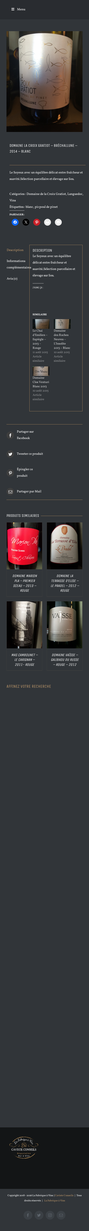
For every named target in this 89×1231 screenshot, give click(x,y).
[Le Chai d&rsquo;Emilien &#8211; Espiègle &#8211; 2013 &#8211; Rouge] (41, 324)
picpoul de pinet (46, 207)
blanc (29, 207)
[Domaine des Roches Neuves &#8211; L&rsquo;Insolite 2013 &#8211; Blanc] (62, 324)
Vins (13, 200)
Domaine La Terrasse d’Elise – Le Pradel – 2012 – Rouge (65, 583)
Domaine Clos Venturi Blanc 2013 (41, 382)
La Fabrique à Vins (54, 1200)
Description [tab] (15, 250)
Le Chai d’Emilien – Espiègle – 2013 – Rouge (40, 339)
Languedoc (75, 194)
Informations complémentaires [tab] (16, 264)
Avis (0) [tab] (12, 279)
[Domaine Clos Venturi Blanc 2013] (41, 371)
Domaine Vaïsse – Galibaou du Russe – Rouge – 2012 (65, 660)
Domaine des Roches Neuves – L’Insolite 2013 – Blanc (62, 339)
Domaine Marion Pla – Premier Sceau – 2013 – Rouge (24, 583)
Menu (21, 9)
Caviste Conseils (64, 1195)
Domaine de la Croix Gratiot (46, 194)
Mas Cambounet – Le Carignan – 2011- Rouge (24, 660)
